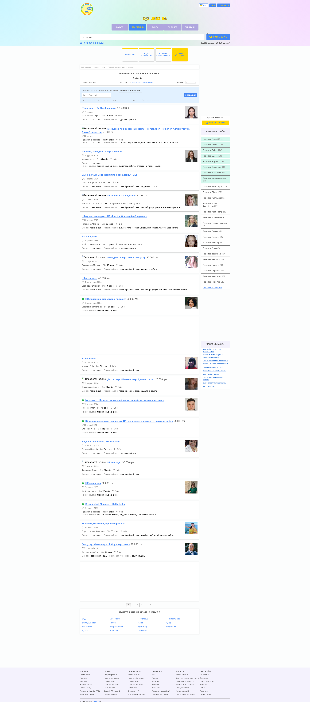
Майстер (114, 631)
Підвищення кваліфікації (161, 691)
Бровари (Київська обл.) (123, 203)
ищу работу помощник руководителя (212, 350)
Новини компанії (182, 675)
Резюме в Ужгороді (211, 259)
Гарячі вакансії (109, 688)
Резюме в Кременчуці (213, 212)
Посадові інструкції (183, 688)
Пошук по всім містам (212, 287)
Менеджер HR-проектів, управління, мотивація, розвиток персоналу (124, 400)
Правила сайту (85, 688)
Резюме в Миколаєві (212, 173)
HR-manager (114, 462)
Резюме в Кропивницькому (215, 223)
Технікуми (155, 681)
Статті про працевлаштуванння (187, 678)
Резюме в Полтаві (211, 237)
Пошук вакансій (109, 681)
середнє (142, 82)
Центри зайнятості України (185, 694)
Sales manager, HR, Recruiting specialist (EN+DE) (109, 175)
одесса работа (209, 386)
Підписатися (190, 95)
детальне (150, 82)
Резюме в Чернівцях (212, 276)
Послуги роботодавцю (136, 678)
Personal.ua (204, 691)
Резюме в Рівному (211, 243)
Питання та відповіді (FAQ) (90, 691)
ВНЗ (153, 675)
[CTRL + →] (146, 605)
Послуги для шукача (111, 678)
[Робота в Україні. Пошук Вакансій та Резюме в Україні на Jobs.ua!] (86, 9)
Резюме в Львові (210, 145)
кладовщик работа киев (212, 367)
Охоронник (115, 619)
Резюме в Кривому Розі (213, 217)
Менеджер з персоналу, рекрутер (126, 257)
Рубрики (83, 684)
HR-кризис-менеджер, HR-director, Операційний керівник (114, 216)
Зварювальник (116, 627)
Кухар (168, 623)
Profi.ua (202, 688)
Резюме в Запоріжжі (212, 167)
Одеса (133, 244)
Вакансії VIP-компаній (112, 691)
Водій (84, 619)
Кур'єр (85, 631)
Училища (155, 684)
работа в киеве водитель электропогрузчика (213, 356)
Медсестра (171, 627)
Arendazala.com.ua (206, 681)
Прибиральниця (173, 619)
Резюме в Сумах (210, 248)
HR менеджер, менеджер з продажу (105, 299)
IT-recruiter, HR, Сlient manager (99, 108)
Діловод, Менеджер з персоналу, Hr (102, 151)
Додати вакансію (134, 675)
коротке (135, 82)
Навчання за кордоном (160, 694)
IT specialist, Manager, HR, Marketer (105, 504)
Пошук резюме (133, 681)
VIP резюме (132, 688)
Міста (89, 684)
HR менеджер (93, 483)
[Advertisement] (140, 335)
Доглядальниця (89, 623)
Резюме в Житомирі (212, 198)
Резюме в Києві (210, 139)
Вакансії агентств (110, 694)
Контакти (83, 678)
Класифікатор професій (136, 694)
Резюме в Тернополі (212, 254)
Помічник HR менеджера (121, 195)
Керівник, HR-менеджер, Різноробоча (103, 523)
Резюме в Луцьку (211, 231)
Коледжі (155, 678)
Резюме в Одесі (210, 156)
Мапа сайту (84, 681)
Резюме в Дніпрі (210, 150)
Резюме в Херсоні (211, 265)
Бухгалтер (142, 627)
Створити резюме (110, 675)
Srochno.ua (204, 684)
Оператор (142, 631)
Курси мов (156, 688)
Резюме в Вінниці (211, 192)
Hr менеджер (89, 358)
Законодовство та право (185, 684)
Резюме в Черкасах (212, 271)
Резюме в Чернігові (212, 282)
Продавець (143, 619)
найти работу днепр (211, 374)
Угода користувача (87, 694)
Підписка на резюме (135, 684)
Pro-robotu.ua (204, 675)
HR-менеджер (89, 236)
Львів (126, 244)
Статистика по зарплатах (185, 681)
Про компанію (85, 675)
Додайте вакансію (215, 123)
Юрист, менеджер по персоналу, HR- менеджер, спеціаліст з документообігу (129, 421)
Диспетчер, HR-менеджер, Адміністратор (130, 379)
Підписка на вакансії (111, 684)
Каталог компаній (182, 691)
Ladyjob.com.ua (205, 694)
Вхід (213, 5)
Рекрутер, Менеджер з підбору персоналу (106, 544)
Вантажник (87, 627)
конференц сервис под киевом (215, 360)
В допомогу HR (133, 691)
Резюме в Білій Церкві (213, 187)
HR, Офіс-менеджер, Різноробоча (101, 441)
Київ (120, 116)
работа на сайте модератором (215, 364)
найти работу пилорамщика (214, 383)
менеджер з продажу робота (214, 370)
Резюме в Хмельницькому (214, 178)
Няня (140, 623)
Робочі (113, 623)
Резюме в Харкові (211, 161)
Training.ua (204, 678)
